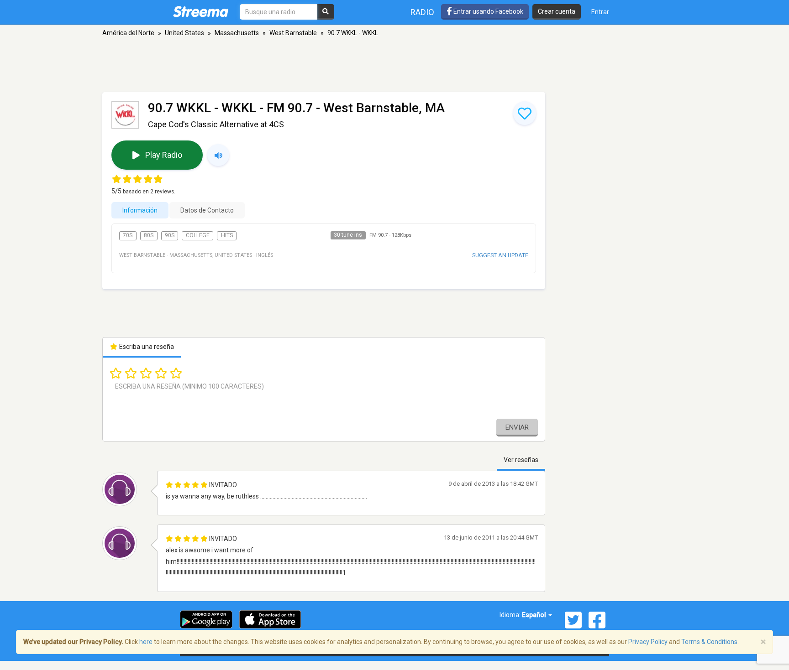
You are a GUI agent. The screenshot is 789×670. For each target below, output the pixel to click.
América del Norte (128, 32)
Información (140, 210)
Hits (227, 235)
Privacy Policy (648, 641)
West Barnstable (293, 32)
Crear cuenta (556, 11)
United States (184, 32)
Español (534, 614)
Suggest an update (500, 255)
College (198, 235)
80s (148, 235)
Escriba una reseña (146, 346)
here (146, 641)
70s (127, 235)
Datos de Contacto (207, 210)
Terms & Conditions (709, 641)
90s (169, 235)
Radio (422, 12)
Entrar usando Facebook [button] (487, 11)
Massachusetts (237, 32)
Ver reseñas (521, 459)
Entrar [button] (600, 12)
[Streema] (200, 11)
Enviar (517, 427)
